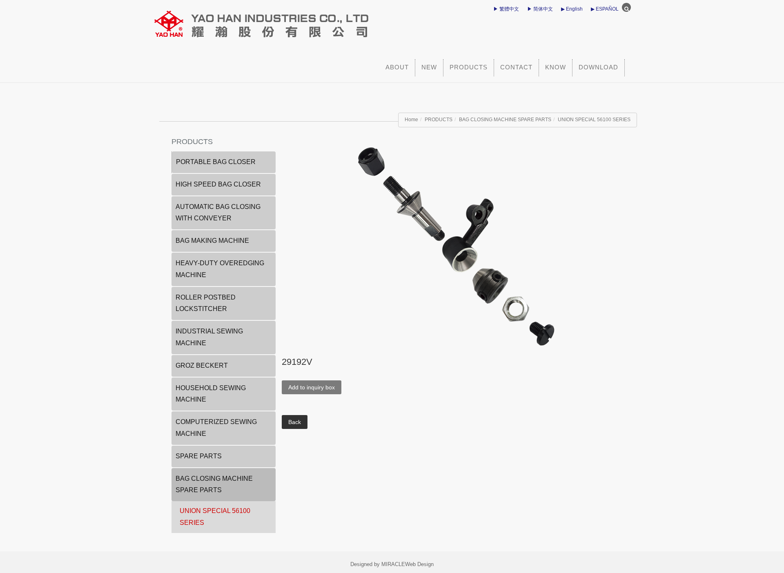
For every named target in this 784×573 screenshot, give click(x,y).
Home (411, 119)
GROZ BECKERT (202, 365)
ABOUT (397, 67)
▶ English (572, 9)
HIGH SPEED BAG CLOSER (218, 184)
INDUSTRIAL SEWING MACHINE (209, 337)
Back (294, 422)
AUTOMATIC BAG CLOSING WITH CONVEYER (218, 212)
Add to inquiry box (311, 387)
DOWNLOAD (598, 67)
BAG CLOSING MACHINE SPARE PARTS (505, 119)
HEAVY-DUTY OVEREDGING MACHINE (220, 269)
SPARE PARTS (199, 456)
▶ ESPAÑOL (605, 9)
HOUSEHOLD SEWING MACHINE (211, 393)
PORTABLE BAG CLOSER (216, 161)
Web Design (419, 564)
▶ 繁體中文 (506, 9)
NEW (429, 67)
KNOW (555, 67)
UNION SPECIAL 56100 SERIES (594, 119)
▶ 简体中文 (540, 9)
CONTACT (516, 67)
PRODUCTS (469, 67)
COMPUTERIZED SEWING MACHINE (216, 427)
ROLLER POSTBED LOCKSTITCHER (206, 303)
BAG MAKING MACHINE (212, 240)
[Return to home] (316, 20)
